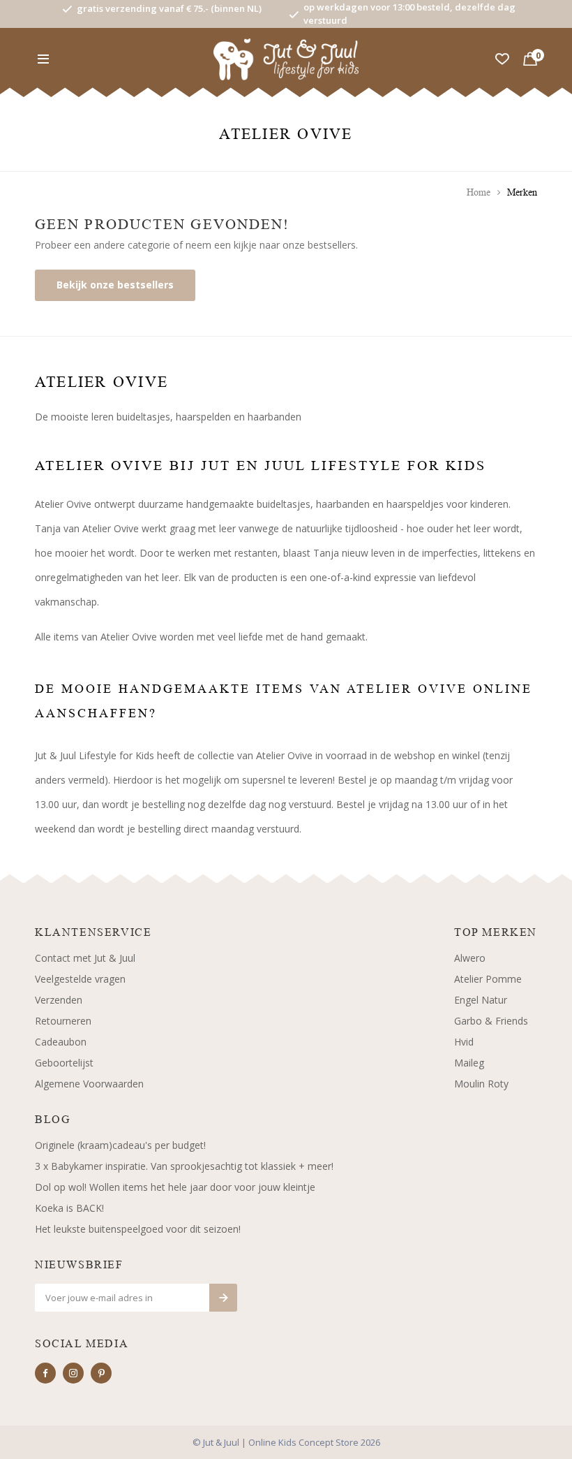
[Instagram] (73, 1373)
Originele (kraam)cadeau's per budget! (120, 1145)
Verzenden (58, 999)
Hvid (464, 1041)
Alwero (470, 958)
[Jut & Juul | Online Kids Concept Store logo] (286, 58)
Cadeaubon (60, 1041)
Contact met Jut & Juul (85, 958)
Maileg (469, 1062)
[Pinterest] (101, 1373)
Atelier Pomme (488, 978)
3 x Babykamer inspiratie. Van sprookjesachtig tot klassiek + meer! (184, 1166)
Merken (522, 192)
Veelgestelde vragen (80, 978)
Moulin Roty (481, 1083)
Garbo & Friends (491, 1020)
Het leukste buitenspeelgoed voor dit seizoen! (138, 1229)
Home (478, 192)
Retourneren (63, 1020)
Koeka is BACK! (69, 1208)
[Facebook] (45, 1373)
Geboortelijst (64, 1062)
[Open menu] (43, 59)
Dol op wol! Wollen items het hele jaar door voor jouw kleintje (175, 1187)
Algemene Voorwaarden (89, 1083)
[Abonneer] (223, 1298)
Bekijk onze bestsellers (115, 284)
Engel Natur (480, 999)
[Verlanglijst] (502, 59)
